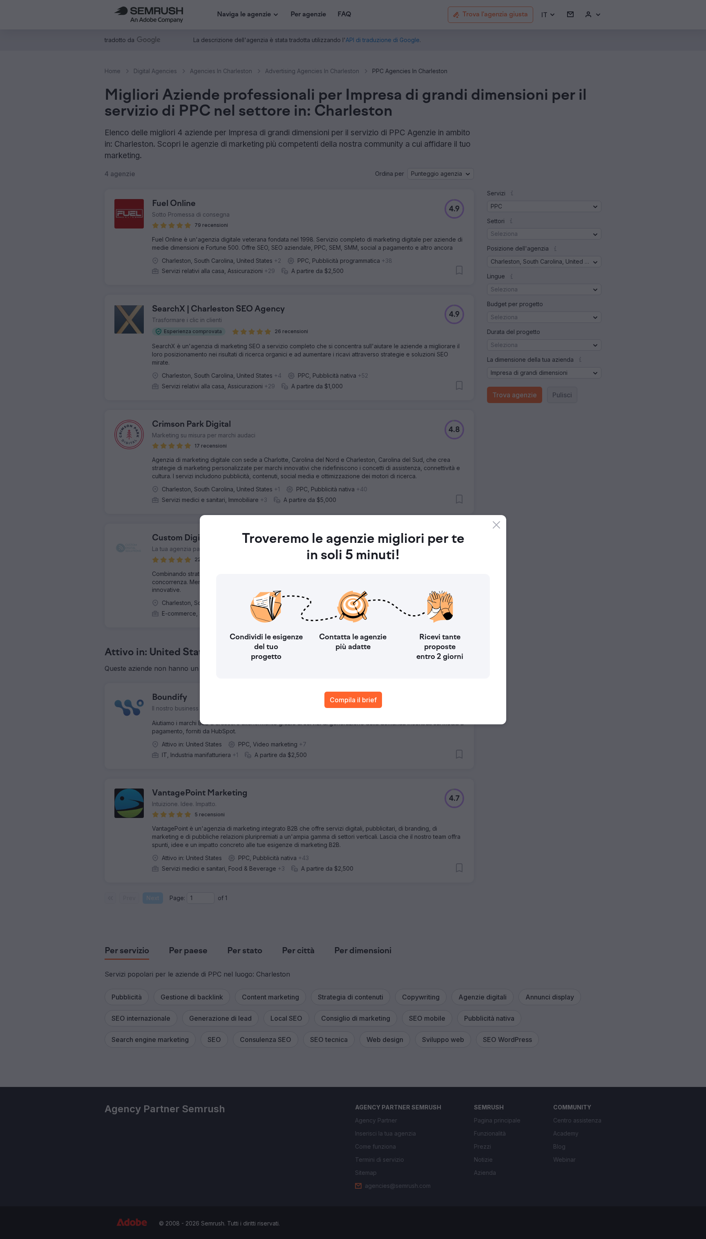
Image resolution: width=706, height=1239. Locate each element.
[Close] (496, 525)
